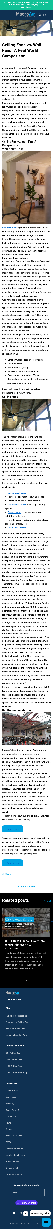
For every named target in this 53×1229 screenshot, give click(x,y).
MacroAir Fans (21, 1224)
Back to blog (28, 886)
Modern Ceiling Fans (15, 1028)
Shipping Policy (13, 1168)
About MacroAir (13, 1110)
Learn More (12, 829)
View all (47, 901)
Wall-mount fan (10, 227)
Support (9, 1129)
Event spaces (14, 512)
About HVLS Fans (14, 1135)
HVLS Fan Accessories (16, 1016)
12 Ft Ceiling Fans (14, 1066)
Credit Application (14, 1148)
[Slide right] (33, 980)
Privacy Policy (12, 1161)
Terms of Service (14, 1174)
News (8, 1123)
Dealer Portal (12, 1090)
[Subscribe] (41, 1192)
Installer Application (15, 1155)
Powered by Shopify (35, 1224)
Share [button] (8, 874)
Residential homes (17, 527)
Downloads (11, 1097)
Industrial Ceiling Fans (16, 1035)
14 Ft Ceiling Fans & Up (17, 1072)
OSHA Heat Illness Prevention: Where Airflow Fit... (25, 942)
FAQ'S (8, 1142)
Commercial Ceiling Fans (17, 1022)
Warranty (10, 1103)
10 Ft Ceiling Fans (14, 1059)
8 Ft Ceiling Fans (13, 1053)
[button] (6, 15)
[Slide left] (20, 980)
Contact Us (12, 863)
